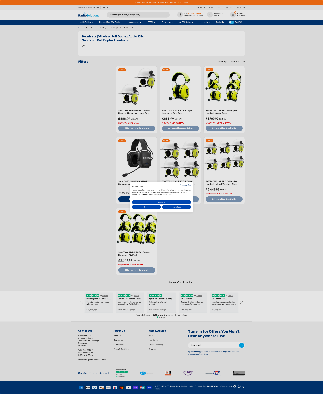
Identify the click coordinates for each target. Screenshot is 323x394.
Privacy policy (185, 185)
